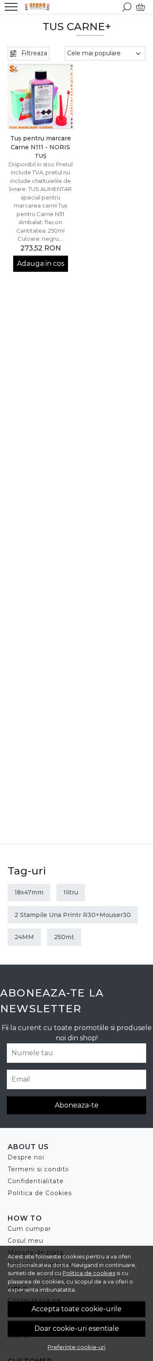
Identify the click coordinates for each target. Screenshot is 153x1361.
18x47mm (28, 892)
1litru (70, 892)
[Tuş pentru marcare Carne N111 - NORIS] (40, 96)
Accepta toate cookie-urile (76, 1309)
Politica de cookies (88, 1273)
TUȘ (40, 155)
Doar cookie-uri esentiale (76, 1328)
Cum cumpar (29, 1229)
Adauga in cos (40, 263)
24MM (24, 937)
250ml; (64, 937)
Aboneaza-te (77, 1105)
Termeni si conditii (38, 1169)
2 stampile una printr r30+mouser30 (72, 915)
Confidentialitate (36, 1181)
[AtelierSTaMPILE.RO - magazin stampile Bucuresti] (39, 7)
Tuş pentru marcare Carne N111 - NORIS (40, 142)
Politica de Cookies (40, 1193)
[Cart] (140, 7)
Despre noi (26, 1157)
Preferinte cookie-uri (76, 1347)
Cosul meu (25, 1240)
